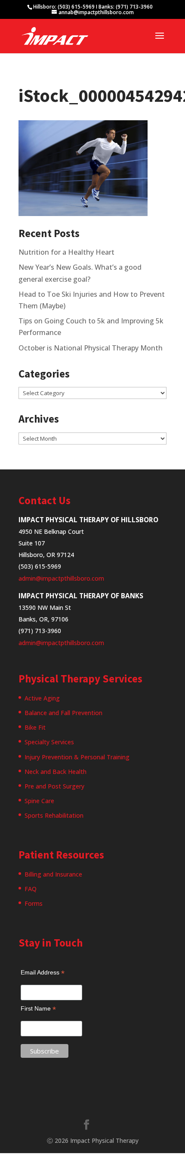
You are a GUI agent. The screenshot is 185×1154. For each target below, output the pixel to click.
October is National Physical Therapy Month (90, 348)
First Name (38, 1009)
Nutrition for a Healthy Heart (66, 252)
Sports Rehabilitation (54, 815)
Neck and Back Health (55, 771)
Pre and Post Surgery (54, 786)
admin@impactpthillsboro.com (61, 578)
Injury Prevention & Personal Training (77, 757)
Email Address (43, 972)
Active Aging (42, 698)
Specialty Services (49, 742)
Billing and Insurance (53, 874)
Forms (34, 903)
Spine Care (39, 801)
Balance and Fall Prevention (63, 713)
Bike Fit (35, 727)
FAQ (31, 889)
